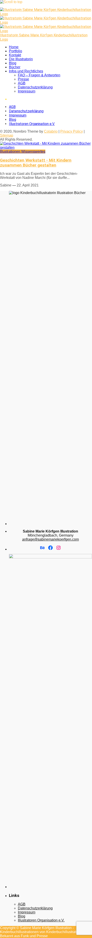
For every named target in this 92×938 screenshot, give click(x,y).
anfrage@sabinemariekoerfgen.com (50, 539)
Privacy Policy (71, 131)
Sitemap (6, 135)
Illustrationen (10, 151)
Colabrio (51, 131)
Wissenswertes (33, 151)
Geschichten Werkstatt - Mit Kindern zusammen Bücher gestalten (35, 163)
